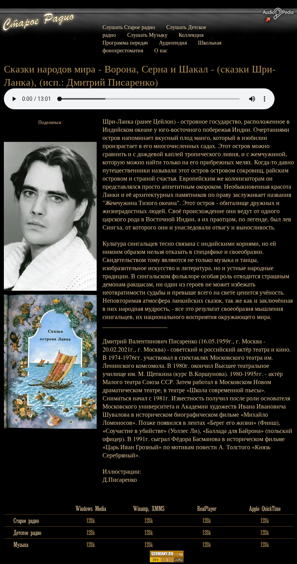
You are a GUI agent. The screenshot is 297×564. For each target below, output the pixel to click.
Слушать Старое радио (128, 27)
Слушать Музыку (147, 34)
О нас (160, 50)
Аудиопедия (173, 42)
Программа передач (125, 42)
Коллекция (191, 34)
